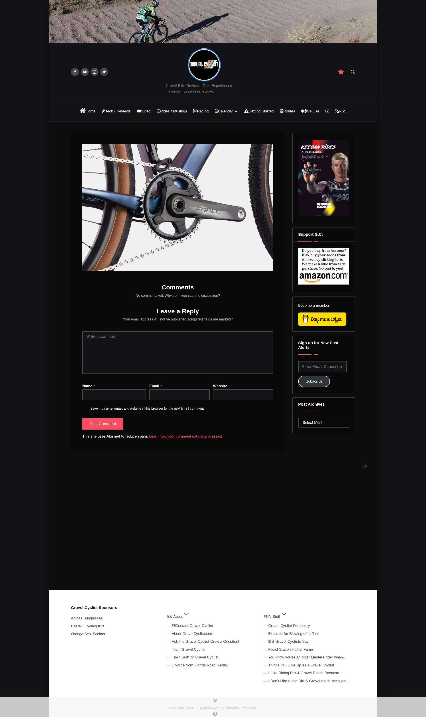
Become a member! (314, 305)
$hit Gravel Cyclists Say (288, 641)
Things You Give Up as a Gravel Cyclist (301, 665)
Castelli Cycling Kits (88, 626)
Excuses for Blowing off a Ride (293, 634)
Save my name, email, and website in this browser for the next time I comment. (147, 408)
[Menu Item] (75, 72)
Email (155, 386)
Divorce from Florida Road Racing (200, 665)
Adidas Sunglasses (87, 618)
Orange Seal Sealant (88, 634)
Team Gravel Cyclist (188, 649)
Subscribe (314, 381)
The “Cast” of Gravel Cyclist (195, 657)
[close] (215, 700)
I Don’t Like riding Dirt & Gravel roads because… (308, 681)
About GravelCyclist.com (192, 634)
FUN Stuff (272, 617)
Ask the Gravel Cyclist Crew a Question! (205, 641)
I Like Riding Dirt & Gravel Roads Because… (305, 673)
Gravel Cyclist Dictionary (289, 626)
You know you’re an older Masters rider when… (307, 657)
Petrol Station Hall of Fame (290, 649)
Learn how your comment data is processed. (186, 436)
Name (88, 386)
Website (220, 386)
